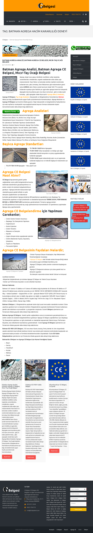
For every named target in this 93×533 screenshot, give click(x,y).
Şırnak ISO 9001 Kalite (58, 517)
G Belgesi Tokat (62, 498)
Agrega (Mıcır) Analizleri (55, 94)
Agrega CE (73, 529)
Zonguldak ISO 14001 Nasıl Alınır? (54, 519)
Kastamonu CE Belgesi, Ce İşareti (80, 151)
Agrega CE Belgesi (10, 55)
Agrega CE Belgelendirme (21, 211)
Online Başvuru (49, 14)
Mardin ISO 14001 (51, 511)
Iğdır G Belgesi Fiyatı (51, 502)
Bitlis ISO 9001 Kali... (80, 226)
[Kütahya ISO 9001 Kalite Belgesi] (35, 369)
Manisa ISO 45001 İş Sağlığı (58, 509)
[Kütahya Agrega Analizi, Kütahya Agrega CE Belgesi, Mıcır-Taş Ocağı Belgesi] (11, 369)
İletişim (67, 14)
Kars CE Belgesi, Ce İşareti (78, 168)
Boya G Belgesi (77, 65)
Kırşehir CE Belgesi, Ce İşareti (79, 99)
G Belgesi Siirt (53, 498)
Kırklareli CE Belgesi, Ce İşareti (79, 117)
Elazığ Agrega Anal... (81, 221)
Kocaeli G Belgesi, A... (82, 210)
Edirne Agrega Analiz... (80, 207)
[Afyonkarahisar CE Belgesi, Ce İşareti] (58, 369)
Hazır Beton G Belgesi (79, 60)
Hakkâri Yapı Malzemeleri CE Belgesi (56, 500)
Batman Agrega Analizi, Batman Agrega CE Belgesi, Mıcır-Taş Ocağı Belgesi (32, 61)
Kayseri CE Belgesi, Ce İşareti (79, 134)
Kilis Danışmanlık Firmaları (56, 504)
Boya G (66, 529)
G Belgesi (59, 529)
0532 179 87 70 (76, 14)
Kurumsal (59, 14)
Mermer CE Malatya (61, 511)
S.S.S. (80, 529)
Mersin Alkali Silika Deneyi (53, 513)
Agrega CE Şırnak (51, 487)
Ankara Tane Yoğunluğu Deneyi (54, 491)
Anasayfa (75, 56)
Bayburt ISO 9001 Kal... (79, 223)
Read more (7, 456)
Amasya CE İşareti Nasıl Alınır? (58, 489)
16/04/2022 (7, 65)
